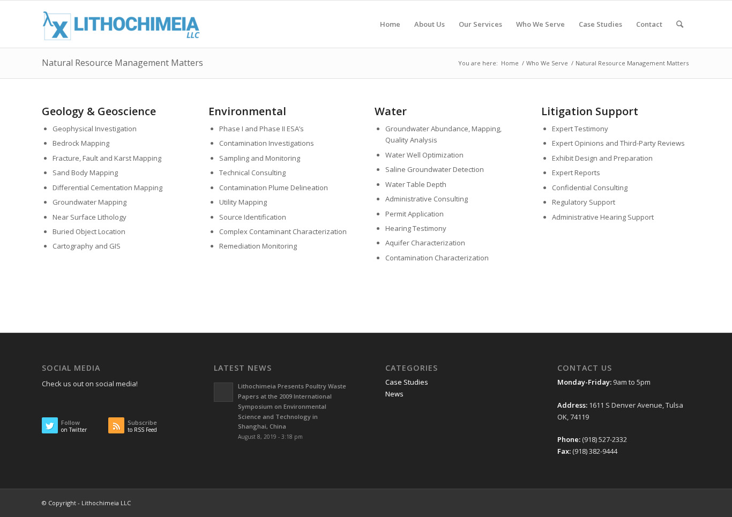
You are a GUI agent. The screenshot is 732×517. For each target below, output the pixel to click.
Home (510, 63)
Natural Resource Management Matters (122, 63)
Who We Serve (547, 63)
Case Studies (406, 382)
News (394, 394)
